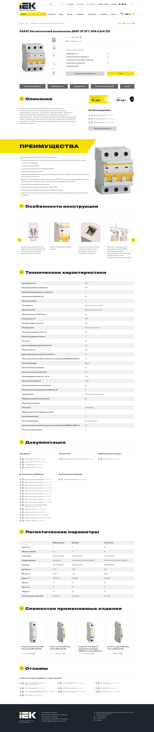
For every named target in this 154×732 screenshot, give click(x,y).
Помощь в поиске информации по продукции (54, 714)
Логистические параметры (104, 86)
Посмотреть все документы (102, 128)
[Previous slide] (19, 240)
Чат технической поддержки (49, 717)
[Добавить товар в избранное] (46, 39)
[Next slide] (133, 240)
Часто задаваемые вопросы (49, 712)
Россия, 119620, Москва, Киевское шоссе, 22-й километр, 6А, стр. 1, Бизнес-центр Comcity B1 (115, 713)
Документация (79, 86)
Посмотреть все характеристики (84, 73)
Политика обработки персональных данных (53, 721)
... (27, 23)
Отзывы (127, 86)
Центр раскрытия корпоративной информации (54, 719)
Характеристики (57, 86)
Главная (21, 23)
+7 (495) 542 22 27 (101, 718)
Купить (121, 73)
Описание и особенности (32, 86)
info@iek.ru (99, 720)
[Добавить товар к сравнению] (46, 41)
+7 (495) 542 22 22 (101, 716)
